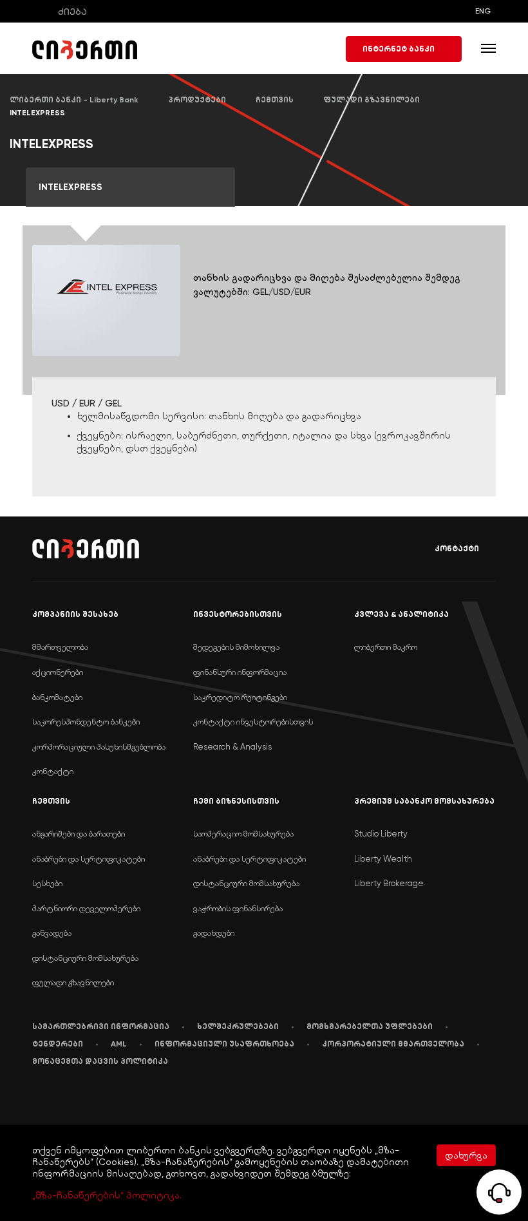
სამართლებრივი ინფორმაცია (100, 1026)
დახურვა (466, 1155)
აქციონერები (57, 672)
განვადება (51, 933)
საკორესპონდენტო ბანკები (86, 721)
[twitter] (124, 1101)
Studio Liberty (381, 833)
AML (119, 1043)
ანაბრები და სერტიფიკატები (88, 859)
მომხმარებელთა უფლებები (369, 1026)
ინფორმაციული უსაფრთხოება (224, 1043)
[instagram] (157, 1100)
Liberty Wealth (383, 859)
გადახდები (213, 933)
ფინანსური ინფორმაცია (240, 672)
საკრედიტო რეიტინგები (240, 697)
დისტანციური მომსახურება (85, 958)
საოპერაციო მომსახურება (243, 833)
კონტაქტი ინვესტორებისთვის (253, 721)
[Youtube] (94, 1100)
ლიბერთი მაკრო (385, 647)
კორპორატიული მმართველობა (393, 1043)
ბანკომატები (57, 697)
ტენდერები (57, 1043)
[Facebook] (35, 1100)
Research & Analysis (232, 747)
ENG (483, 10)
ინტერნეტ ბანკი (399, 48)
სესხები (47, 883)
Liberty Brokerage (389, 883)
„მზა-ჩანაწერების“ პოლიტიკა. (107, 1195)
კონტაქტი (457, 548)
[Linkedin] (63, 1100)
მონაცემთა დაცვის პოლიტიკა (100, 1061)
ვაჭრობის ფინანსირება (238, 908)
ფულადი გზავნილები (73, 982)
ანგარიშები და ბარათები (78, 833)
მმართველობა (60, 647)
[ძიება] (41, 11)
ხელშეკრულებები (238, 1026)
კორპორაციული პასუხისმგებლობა (98, 747)
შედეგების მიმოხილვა (236, 647)
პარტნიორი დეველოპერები (86, 908)
